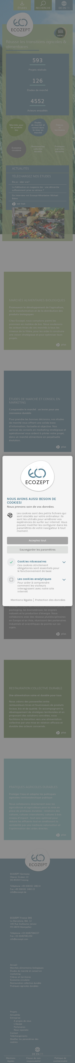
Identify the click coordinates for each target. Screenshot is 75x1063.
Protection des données (50, 600)
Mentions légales (21, 600)
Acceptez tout (37, 540)
